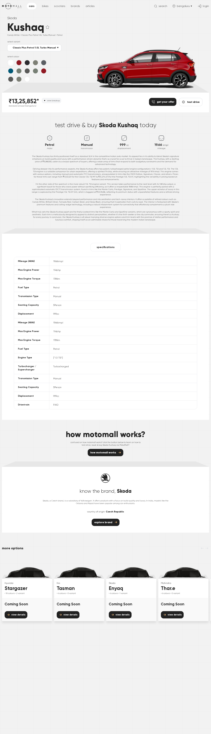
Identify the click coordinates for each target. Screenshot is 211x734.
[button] (47, 27)
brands (75, 6)
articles (90, 6)
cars (31, 6)
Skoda (12, 18)
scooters (59, 6)
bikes (45, 6)
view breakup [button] (53, 100)
